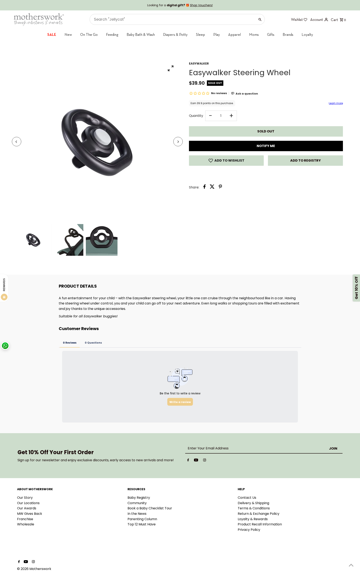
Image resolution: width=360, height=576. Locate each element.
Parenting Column (142, 519)
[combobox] (172, 19)
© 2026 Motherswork (34, 568)
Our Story (25, 497)
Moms (254, 34)
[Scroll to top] (351, 565)
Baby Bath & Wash (141, 34)
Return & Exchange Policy (258, 513)
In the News (137, 513)
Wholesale (25, 524)
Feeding (112, 34)
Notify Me (266, 145)
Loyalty (307, 34)
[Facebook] (188, 461)
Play (216, 34)
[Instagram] (204, 461)
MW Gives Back (29, 513)
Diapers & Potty (175, 34)
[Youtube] (196, 461)
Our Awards (26, 508)
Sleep (200, 34)
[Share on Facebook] (204, 187)
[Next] (178, 141)
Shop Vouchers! (201, 5)
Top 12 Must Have (142, 524)
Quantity (196, 115)
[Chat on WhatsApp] (5, 346)
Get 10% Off (356, 288)
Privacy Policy (249, 529)
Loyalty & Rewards (253, 519)
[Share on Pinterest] (220, 187)
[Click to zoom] (170, 68)
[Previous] (16, 141)
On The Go (89, 34)
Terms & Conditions (254, 508)
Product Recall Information (260, 524)
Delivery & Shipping (253, 503)
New (68, 34)
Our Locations (28, 503)
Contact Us (247, 497)
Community (137, 503)
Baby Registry (139, 497)
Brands (288, 34)
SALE (51, 34)
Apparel (234, 34)
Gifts (270, 34)
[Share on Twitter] (212, 187)
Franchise (25, 519)
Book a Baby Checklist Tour (150, 508)
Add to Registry (305, 160)
